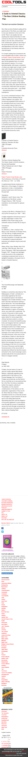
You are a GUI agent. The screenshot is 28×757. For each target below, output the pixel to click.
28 (7, 747)
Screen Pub (4, 718)
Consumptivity (4, 595)
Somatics (3, 665)
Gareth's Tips (4, 617)
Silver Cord (4, 727)
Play (2, 653)
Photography (4, 651)
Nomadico (3, 647)
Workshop (3, 685)
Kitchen (3, 628)
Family (3, 613)
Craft (2, 597)
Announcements (5, 579)
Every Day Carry (5, 611)
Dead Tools (4, 601)
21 (7, 745)
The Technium (4, 713)
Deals (2, 603)
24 (2, 747)
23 (10, 745)
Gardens (3, 615)
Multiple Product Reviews (7, 644)
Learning (5, 11)
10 (2, 743)
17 (2, 745)
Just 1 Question (5, 626)
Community (4, 592)
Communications (5, 590)
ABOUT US (4, 514)
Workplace (4, 683)
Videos (3, 678)
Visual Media (4, 679)
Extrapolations (4, 716)
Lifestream (4, 711)
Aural (2, 581)
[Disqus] (14, 442)
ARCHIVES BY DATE (6, 506)
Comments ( (5, 416)
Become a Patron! (5, 523)
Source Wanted (5, 667)
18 (3, 745)
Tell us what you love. (7, 573)
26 (4, 747)
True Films (4, 714)
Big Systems (4, 586)
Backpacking (4, 585)
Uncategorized (5, 674)
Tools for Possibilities (6, 672)
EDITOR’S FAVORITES (7, 502)
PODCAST (4, 507)
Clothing (3, 588)
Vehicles (3, 676)
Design (3, 604)
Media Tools (4, 642)
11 (3, 743)
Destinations (4, 606)
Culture (3, 599)
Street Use (4, 723)
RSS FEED (4, 518)
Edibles (3, 610)
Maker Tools (4, 637)
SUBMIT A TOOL (5, 511)
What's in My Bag (5, 681)
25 (3, 747)
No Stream (4, 645)
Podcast (3, 654)
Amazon (4, 150)
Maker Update (4, 638)
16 (10, 743)
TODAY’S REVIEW (6, 499)
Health (3, 620)
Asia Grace (4, 725)
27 (6, 747)
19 (4, 745)
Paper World (4, 649)
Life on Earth (4, 631)
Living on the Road (5, 635)
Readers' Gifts (4, 658)
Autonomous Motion (6, 583)
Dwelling (3, 608)
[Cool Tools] (14, 2)
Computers (4, 594)
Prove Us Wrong (5, 656)
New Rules (4, 722)
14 (7, 743)
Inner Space (4, 624)
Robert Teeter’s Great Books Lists (13, 57)
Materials (3, 640)
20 (6, 745)
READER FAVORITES (6, 504)
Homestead (4, 622)
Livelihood (3, 633)
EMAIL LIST (4, 516)
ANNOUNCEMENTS (6, 509)
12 (4, 743)
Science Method (5, 663)
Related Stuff (4, 662)
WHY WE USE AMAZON (7, 519)
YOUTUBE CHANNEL (7, 501)
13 (6, 743)
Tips (2, 669)
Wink (2, 729)
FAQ (2, 513)
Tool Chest (4, 671)
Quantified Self (5, 720)
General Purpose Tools (7, 619)
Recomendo (4, 660)
